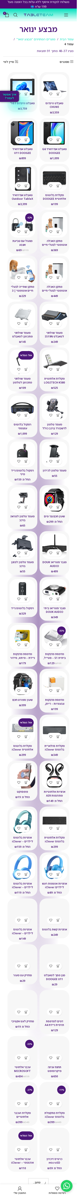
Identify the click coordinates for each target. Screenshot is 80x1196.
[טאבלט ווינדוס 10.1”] (22, 87)
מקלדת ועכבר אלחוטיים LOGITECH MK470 (22, 1116)
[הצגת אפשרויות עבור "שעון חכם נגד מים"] (58, 507)
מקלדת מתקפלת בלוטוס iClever (54, 1115)
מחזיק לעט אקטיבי (22, 1021)
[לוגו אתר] (38, 15)
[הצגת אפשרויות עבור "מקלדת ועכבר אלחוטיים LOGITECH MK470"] (26, 1104)
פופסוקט (22, 792)
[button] (58, 94)
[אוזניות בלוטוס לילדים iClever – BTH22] (22, 867)
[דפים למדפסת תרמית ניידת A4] (54, 1005)
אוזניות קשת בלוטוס (54, 929)
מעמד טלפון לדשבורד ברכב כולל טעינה (54, 428)
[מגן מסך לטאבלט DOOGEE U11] (54, 959)
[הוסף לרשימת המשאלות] (50, 94)
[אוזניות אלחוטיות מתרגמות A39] (54, 775)
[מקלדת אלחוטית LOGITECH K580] (54, 362)
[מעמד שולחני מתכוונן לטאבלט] (22, 316)
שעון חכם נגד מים (54, 516)
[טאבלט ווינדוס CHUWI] (54, 87)
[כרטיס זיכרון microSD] (54, 1143)
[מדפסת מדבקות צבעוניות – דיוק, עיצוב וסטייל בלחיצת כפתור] (54, 684)
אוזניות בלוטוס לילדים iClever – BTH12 (22, 841)
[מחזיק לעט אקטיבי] (22, 1005)
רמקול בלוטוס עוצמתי (22, 426)
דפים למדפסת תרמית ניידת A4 (54, 1023)
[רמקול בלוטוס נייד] (22, 592)
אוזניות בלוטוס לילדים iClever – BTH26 (22, 933)
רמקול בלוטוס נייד (22, 608)
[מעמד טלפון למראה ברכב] (22, 500)
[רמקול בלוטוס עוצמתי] (22, 408)
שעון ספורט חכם (22, 700)
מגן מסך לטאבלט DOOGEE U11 (54, 977)
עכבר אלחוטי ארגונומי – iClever (22, 1161)
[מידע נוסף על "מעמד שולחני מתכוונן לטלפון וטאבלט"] (26, 369)
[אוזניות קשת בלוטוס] (54, 913)
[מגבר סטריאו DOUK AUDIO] (54, 546)
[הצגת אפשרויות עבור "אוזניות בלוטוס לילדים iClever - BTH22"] (26, 874)
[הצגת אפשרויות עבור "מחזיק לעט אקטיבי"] (26, 1012)
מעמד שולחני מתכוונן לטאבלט (22, 334)
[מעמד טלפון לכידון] (54, 454)
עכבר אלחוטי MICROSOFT (22, 1069)
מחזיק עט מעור (22, 975)
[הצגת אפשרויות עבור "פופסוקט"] (26, 782)
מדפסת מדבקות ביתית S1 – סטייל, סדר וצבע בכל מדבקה (54, 657)
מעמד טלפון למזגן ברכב (22, 564)
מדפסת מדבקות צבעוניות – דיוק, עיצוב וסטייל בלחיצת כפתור (54, 705)
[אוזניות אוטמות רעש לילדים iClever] (54, 867)
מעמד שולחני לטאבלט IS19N (54, 334)
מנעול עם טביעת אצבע (22, 243)
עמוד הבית (67, 39)
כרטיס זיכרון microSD (54, 1161)
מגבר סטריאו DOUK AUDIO (54, 564)
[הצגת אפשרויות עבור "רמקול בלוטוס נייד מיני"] (26, 461)
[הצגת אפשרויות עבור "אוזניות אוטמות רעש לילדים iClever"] (58, 874)
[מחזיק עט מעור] (22, 959)
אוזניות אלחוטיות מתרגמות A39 (54, 793)
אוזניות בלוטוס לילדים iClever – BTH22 (22, 887)
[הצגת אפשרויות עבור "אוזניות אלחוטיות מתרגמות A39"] (58, 782)
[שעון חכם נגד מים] (54, 500)
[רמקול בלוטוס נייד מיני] (22, 454)
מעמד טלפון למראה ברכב (22, 518)
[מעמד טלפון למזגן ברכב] (22, 546)
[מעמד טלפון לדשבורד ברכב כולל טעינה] (54, 408)
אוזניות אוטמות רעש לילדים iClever (54, 885)
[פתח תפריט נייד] (66, 15)
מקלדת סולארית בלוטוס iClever (54, 748)
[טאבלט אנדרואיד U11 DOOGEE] (22, 133)
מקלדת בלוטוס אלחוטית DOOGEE (54, 197)
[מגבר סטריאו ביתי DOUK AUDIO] (54, 592)
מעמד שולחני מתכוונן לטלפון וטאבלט (22, 382)
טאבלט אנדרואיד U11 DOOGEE (22, 151)
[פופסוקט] (22, 775)
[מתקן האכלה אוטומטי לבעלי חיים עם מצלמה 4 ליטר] (54, 224)
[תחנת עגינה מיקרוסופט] (54, 1051)
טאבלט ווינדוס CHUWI (54, 105)
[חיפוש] (15, 15)
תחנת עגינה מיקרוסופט (54, 1069)
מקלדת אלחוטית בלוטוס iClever (54, 839)
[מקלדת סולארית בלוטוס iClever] (54, 729)
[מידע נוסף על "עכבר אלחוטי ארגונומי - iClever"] (26, 1149)
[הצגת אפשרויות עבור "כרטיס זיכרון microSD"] (58, 1149)
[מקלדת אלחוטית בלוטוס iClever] (54, 821)
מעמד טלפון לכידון (54, 470)
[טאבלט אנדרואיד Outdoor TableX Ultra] (22, 179)
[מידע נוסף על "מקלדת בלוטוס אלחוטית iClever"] (26, 736)
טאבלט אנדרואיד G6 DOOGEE (54, 151)
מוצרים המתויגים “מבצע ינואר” (35, 39)
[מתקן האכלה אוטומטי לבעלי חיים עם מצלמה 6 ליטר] (54, 270)
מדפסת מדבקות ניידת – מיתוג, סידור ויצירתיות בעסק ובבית (22, 659)
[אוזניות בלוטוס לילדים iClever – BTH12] (22, 821)
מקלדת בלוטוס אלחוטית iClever (22, 748)
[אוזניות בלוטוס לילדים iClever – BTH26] (22, 913)
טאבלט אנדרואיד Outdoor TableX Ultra (22, 198)
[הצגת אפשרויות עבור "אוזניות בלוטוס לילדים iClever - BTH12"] (26, 828)
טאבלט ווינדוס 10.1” (22, 103)
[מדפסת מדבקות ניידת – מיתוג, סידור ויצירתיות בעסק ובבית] (22, 638)
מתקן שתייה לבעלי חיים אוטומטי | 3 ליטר (22, 290)
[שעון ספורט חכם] (22, 684)
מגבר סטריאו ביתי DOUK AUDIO (54, 610)
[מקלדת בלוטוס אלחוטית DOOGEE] (54, 179)
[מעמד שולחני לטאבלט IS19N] (54, 316)
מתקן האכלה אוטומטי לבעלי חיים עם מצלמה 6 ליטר (54, 290)
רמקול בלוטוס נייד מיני (22, 472)
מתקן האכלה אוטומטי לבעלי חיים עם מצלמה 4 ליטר (54, 244)
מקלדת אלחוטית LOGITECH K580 (54, 380)
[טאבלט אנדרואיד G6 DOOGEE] (54, 133)
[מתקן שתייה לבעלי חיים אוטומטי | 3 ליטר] (22, 270)
